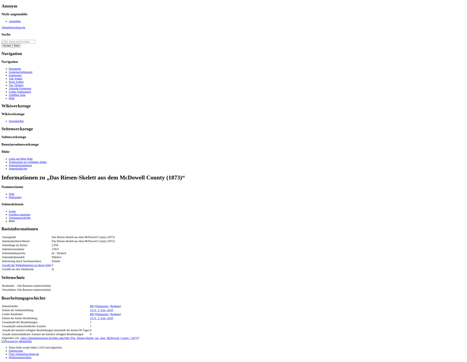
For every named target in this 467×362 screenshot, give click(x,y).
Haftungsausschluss (20, 357)
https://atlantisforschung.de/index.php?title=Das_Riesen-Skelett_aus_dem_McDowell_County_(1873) (79, 338)
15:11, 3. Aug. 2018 (101, 310)
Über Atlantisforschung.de (24, 354)
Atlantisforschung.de (13, 27)
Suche (5, 34)
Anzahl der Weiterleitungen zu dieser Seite (26, 265)
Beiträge (115, 306)
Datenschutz (16, 350)
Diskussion (102, 306)
